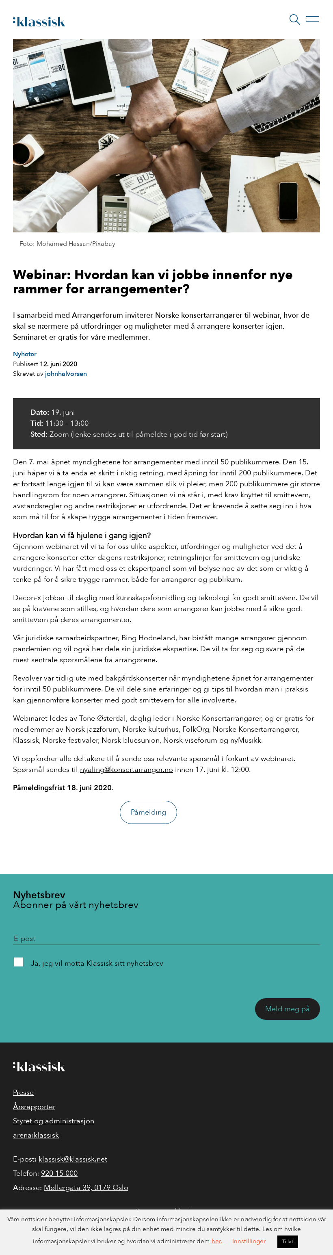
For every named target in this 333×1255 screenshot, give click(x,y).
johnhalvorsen (66, 373)
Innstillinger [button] (249, 1241)
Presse (23, 1093)
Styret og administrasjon (53, 1121)
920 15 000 (59, 1173)
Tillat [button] (287, 1241)
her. (217, 1241)
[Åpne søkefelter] (295, 19)
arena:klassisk (36, 1135)
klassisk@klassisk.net (73, 1159)
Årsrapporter (34, 1107)
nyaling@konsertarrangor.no (126, 770)
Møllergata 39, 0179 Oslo (86, 1188)
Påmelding (148, 812)
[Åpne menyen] (315, 19)
